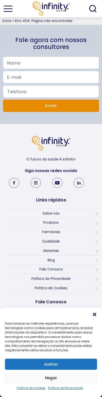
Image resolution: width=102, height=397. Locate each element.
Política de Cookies (31, 388)
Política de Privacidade (65, 388)
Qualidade (51, 241)
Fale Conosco (51, 269)
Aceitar (51, 364)
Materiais (51, 250)
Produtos (51, 222)
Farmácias (51, 231)
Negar (51, 377)
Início (7, 20)
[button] (94, 313)
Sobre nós (51, 213)
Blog (51, 260)
